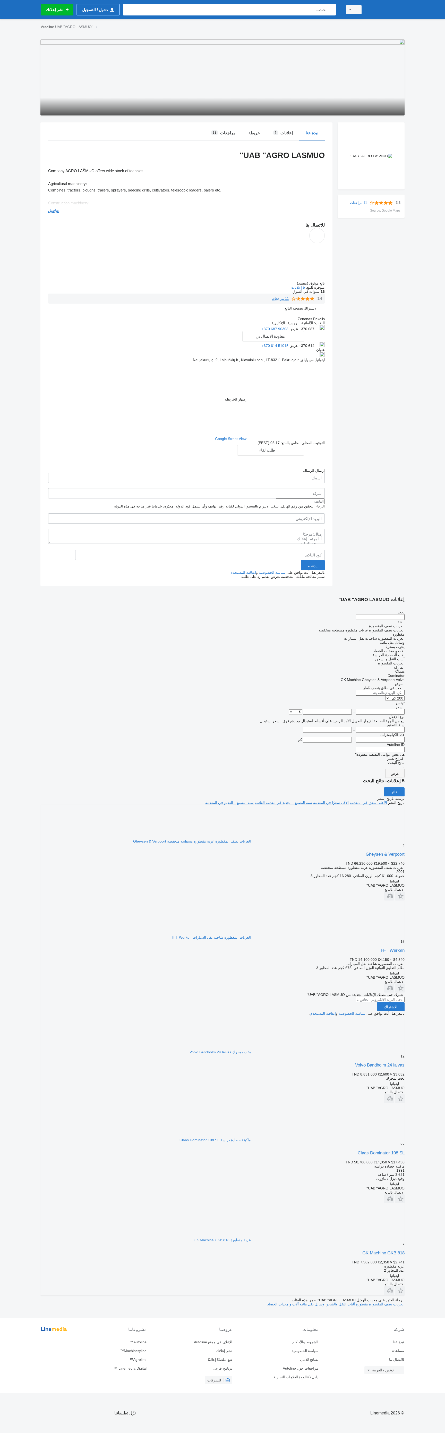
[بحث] (331, 9)
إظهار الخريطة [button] (235, 399)
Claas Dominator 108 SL (381, 1153)
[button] (301, 308)
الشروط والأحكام (305, 1342)
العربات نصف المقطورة (386, 1304)
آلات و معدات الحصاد (283, 1304)
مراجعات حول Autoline (300, 1368)
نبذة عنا (398, 1342)
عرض (395, 773)
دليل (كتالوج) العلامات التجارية (295, 1377)
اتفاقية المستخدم (243, 572)
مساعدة (398, 1351)
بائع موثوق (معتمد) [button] (310, 283)
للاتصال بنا (396, 1359)
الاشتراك (390, 1007)
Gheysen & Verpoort (385, 854)
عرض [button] (293, 329)
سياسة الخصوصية (272, 572)
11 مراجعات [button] (358, 203)
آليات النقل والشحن (339, 1304)
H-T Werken (393, 950)
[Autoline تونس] (386, 9)
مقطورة (361, 1304)
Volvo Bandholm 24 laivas (380, 1065)
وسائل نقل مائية (311, 1304)
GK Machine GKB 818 (383, 1253)
